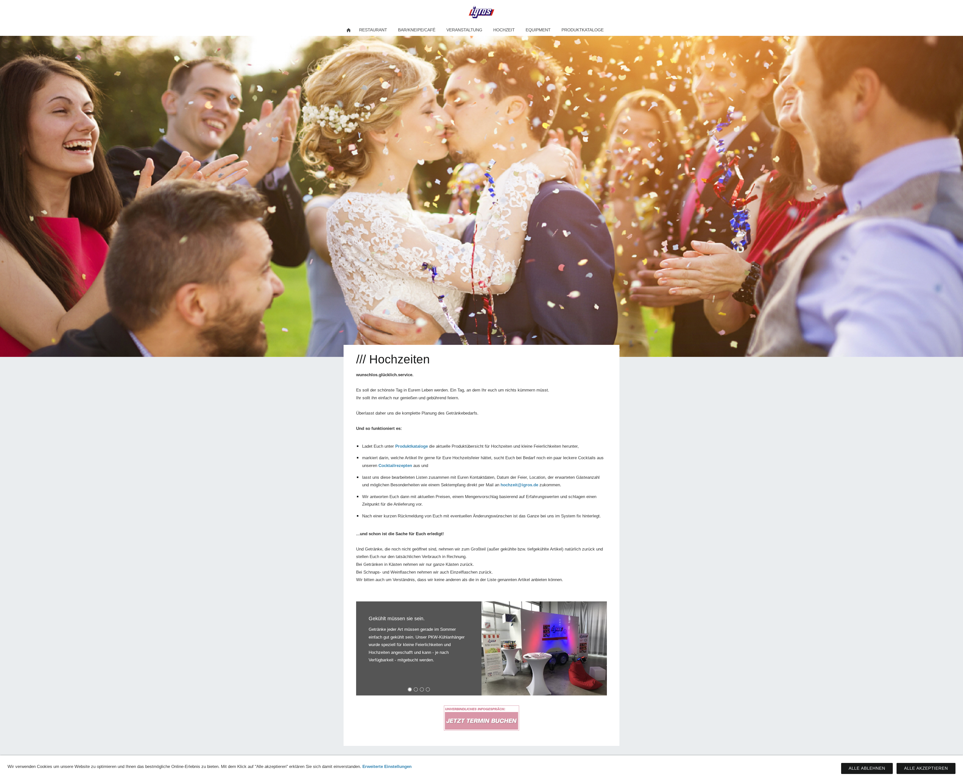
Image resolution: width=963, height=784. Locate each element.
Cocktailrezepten (395, 465)
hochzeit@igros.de (519, 485)
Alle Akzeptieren (926, 768)
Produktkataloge (411, 446)
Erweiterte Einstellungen (387, 766)
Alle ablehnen (867, 768)
